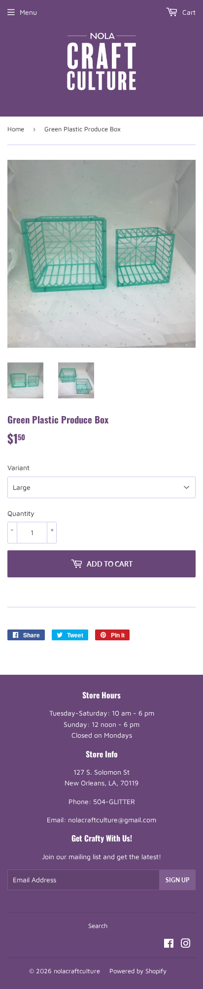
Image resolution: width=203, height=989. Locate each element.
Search (97, 925)
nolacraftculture (77, 971)
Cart (188, 12)
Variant (18, 467)
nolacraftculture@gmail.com (112, 819)
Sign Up (177, 880)
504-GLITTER (114, 801)
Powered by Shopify (138, 971)
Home (15, 129)
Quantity (20, 513)
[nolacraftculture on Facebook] (169, 944)
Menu (28, 12)
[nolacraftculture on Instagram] (186, 944)
